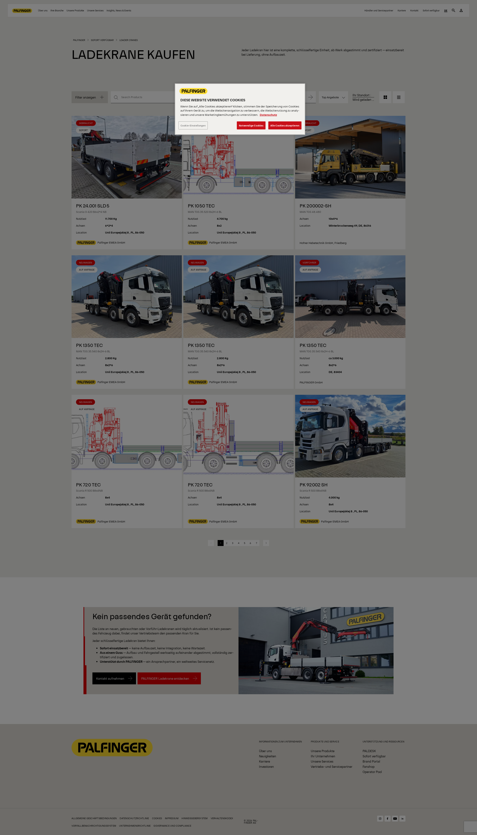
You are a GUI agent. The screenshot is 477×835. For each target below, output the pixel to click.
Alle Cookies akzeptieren (284, 125)
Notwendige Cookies (251, 125)
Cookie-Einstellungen (193, 125)
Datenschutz (268, 115)
